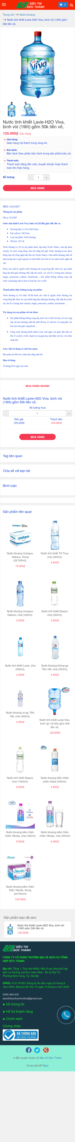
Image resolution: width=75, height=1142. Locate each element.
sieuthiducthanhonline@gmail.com (22, 998)
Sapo (46, 1065)
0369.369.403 (11, 994)
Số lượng (9, 177)
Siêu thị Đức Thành (51, 1058)
